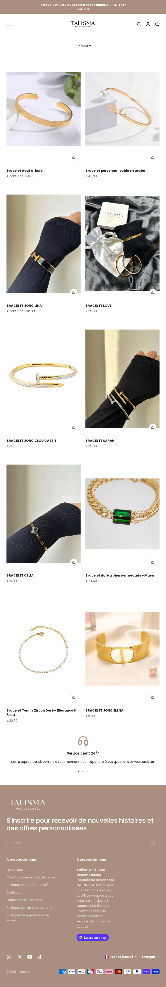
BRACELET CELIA (20, 575)
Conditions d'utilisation (24, 900)
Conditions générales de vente (30, 877)
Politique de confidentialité (27, 884)
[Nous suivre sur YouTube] (30, 957)
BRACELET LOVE (98, 305)
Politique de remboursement (29, 907)
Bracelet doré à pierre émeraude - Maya (119, 575)
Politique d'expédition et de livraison (27, 918)
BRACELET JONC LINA (24, 305)
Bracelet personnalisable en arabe (115, 170)
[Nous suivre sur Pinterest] (19, 957)
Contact (13, 892)
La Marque (14, 869)
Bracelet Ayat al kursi (25, 170)
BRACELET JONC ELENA (104, 710)
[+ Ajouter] (73, 157)
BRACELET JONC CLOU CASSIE (31, 440)
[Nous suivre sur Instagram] (9, 957)
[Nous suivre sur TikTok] (40, 957)
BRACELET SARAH (100, 440)
